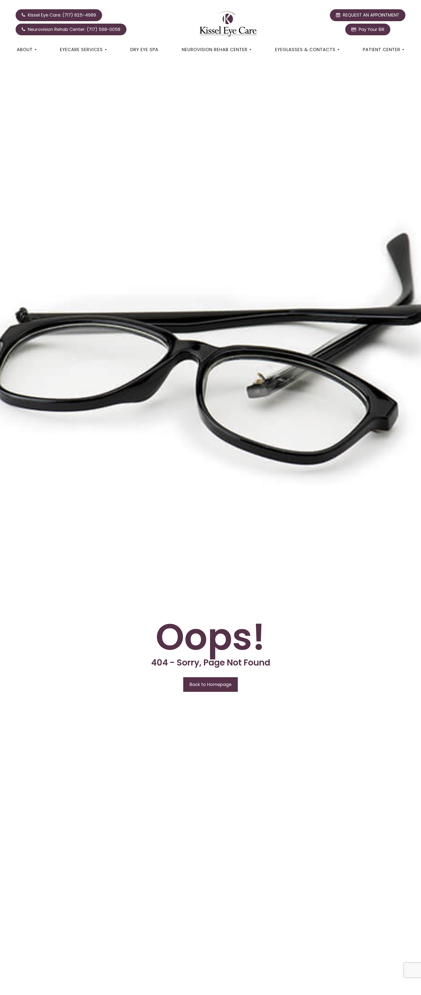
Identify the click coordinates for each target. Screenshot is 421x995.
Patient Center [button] (381, 49)
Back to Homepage (210, 684)
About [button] (25, 49)
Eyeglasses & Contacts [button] (305, 49)
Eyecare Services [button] (81, 49)
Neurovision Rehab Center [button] (215, 49)
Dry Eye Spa (144, 49)
